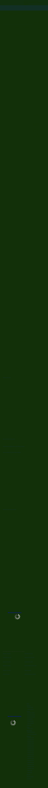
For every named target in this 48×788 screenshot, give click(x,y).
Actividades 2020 (30, 749)
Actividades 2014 (30, 762)
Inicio (3, 7)
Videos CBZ (29, 770)
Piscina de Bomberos (31, 732)
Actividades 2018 (30, 754)
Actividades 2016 (30, 758)
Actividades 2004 (30, 768)
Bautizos (7, 7)
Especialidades (30, 718)
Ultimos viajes (30, 728)
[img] (12, 2)
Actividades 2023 (30, 743)
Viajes (22, 7)
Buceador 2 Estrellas (31, 714)
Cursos (13, 7)
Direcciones (27, 7)
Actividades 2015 (30, 760)
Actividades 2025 (30, 739)
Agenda (39, 7)
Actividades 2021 (30, 747)
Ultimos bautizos (30, 709)
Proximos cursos (30, 720)
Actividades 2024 (30, 741)
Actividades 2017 (30, 756)
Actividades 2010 (30, 764)
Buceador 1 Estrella (31, 712)
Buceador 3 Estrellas (31, 716)
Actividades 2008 (30, 766)
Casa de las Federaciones (32, 734)
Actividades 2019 (30, 752)
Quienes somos (43, 8)
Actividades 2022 (30, 745)
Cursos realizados (30, 723)
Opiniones (17, 7)
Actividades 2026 (30, 737)
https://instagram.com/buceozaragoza (14, 612)
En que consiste (30, 707)
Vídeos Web (29, 772)
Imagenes (34, 7)
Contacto (29, 778)
